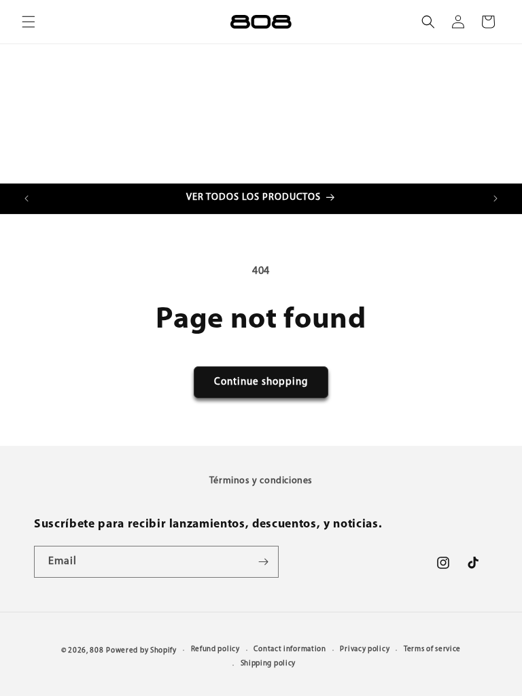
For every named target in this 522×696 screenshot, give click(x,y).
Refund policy (215, 649)
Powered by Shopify (141, 651)
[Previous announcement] (26, 198)
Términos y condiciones (261, 481)
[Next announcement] (495, 198)
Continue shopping (261, 382)
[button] (29, 22)
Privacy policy (364, 649)
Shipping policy (268, 663)
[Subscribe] (263, 562)
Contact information (290, 649)
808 (96, 651)
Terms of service (432, 649)
